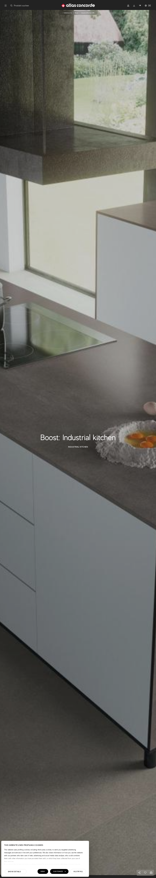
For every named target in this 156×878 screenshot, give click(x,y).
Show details (14, 872)
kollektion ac (68, 13)
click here (63, 864)
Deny (43, 871)
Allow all (78, 871)
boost (76, 13)
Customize (58, 871)
